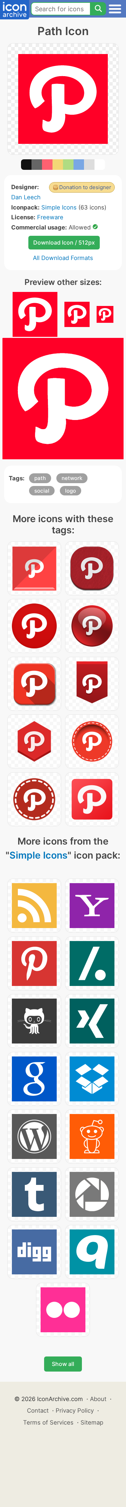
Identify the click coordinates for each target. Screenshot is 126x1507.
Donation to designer (85, 187)
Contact (38, 1410)
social (41, 490)
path (40, 478)
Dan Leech (26, 197)
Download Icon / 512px (64, 242)
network (72, 478)
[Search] (98, 8)
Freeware (50, 217)
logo (70, 490)
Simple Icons (59, 207)
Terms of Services (48, 1422)
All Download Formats (63, 257)
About (98, 1398)
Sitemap (91, 1422)
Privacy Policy (75, 1410)
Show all (63, 1363)
